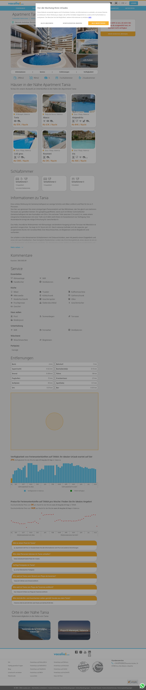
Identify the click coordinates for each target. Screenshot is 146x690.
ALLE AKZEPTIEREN (98, 23)
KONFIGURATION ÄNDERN (72, 23)
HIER (89, 17)
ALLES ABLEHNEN (47, 23)
